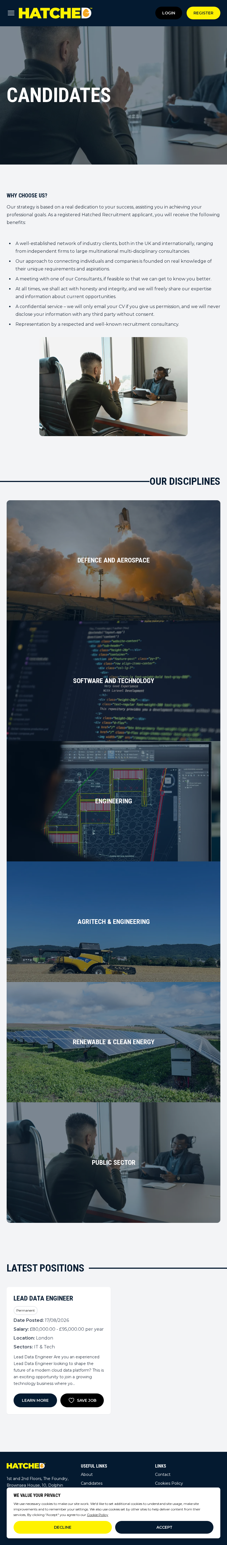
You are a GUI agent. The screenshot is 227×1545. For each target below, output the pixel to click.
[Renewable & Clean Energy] (113, 1042)
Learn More (35, 1400)
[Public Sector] (113, 1162)
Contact (163, 1474)
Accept (164, 1527)
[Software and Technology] (113, 681)
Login (168, 13)
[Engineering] (113, 801)
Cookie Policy (97, 1515)
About (87, 1474)
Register (203, 13)
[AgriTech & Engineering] (113, 921)
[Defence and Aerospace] (113, 560)
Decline (62, 1527)
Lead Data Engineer (43, 1298)
